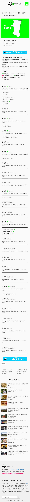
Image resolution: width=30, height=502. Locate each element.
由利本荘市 (5, 173)
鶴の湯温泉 (6, 233)
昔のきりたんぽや (6, 137)
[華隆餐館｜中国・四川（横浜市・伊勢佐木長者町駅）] (4, 385)
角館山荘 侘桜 (7, 231)
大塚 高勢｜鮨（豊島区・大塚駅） (15, 390)
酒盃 (4, 101)
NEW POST (14, 380)
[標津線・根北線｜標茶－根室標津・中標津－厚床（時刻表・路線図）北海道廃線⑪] (4, 428)
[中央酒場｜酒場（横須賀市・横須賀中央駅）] (4, 422)
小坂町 (4, 238)
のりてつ (22, 469)
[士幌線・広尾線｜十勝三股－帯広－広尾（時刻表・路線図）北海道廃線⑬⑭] (4, 410)
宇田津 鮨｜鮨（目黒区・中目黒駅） (16, 402)
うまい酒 (17, 469)
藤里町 (4, 257)
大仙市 (4, 191)
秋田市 (4, 86)
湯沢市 (4, 152)
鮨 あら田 (5, 92)
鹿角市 (4, 163)
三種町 (4, 267)
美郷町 (4, 328)
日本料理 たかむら (6, 97)
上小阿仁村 (5, 248)
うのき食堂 (5, 294)
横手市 (4, 118)
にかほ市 (5, 212)
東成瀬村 (5, 348)
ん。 (4, 103)
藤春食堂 (4, 126)
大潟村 (4, 318)
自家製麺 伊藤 (6, 229)
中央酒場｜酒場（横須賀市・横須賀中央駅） (17, 420)
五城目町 (5, 286)
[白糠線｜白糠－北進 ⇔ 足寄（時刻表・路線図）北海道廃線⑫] (4, 416)
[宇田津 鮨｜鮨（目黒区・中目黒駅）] (4, 403)
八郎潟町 (5, 299)
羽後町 (4, 338)
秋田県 (3, 363)
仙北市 (4, 222)
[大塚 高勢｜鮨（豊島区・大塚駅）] (4, 391)
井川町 (4, 308)
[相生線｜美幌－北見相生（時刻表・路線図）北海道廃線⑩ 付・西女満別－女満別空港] (4, 452)
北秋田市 (5, 202)
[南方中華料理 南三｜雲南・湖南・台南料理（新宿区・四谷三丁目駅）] (4, 446)
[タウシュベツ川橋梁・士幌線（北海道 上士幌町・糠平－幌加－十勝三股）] (4, 434)
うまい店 (12, 469)
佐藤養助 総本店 (6, 158)
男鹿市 (4, 142)
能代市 (4, 108)
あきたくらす (5, 99)
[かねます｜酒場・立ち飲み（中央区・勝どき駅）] (4, 440)
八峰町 (4, 276)
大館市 (4, 131)
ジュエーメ (5, 197)
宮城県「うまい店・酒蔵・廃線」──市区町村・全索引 (7, 371)
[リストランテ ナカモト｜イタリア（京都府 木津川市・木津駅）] (4, 397)
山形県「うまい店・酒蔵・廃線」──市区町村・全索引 (22, 371)
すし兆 (4, 94)
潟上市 (4, 182)
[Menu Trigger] (26, 3)
